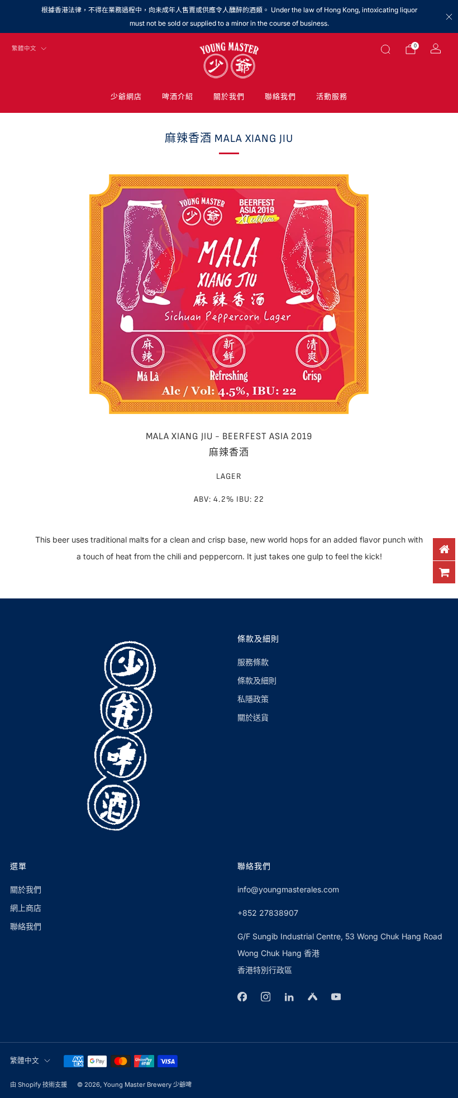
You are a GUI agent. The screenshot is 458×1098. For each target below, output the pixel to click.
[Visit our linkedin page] (288, 997)
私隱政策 (253, 699)
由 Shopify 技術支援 (38, 1085)
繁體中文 (24, 48)
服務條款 (253, 662)
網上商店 (25, 907)
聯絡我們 (280, 96)
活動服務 (331, 96)
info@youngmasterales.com (288, 889)
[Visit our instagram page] (265, 997)
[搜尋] (385, 49)
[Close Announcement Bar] (449, 16)
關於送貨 (253, 717)
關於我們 (229, 96)
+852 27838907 (267, 913)
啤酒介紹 (177, 96)
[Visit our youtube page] (335, 997)
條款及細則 (256, 680)
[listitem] (229, 16)
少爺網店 (126, 96)
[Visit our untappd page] (312, 997)
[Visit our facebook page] (242, 997)
